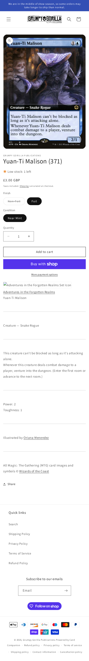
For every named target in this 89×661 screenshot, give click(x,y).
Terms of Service (20, 553)
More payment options (44, 274)
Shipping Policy (19, 534)
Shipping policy (20, 651)
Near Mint (15, 218)
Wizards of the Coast (34, 471)
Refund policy (32, 645)
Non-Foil (16, 202)
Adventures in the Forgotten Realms (29, 292)
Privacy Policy (18, 544)
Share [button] (12, 484)
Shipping (24, 186)
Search (13, 524)
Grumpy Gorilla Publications (39, 639)
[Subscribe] (66, 591)
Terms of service (73, 645)
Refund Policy (18, 563)
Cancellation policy (71, 651)
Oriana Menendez (36, 438)
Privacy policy (52, 645)
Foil (34, 201)
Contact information (44, 651)
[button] (8, 19)
